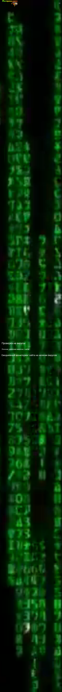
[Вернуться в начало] (10, 3)
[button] (59, 3)
